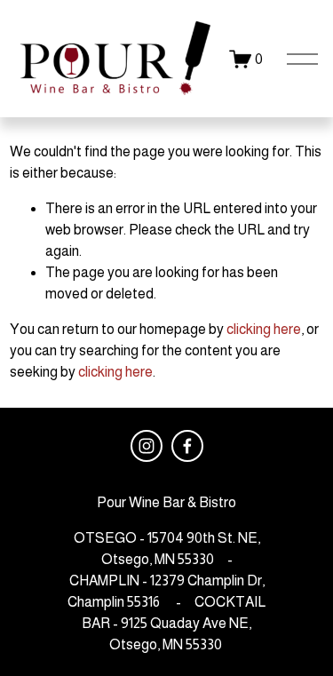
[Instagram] (147, 446)
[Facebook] (187, 446)
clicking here (263, 329)
